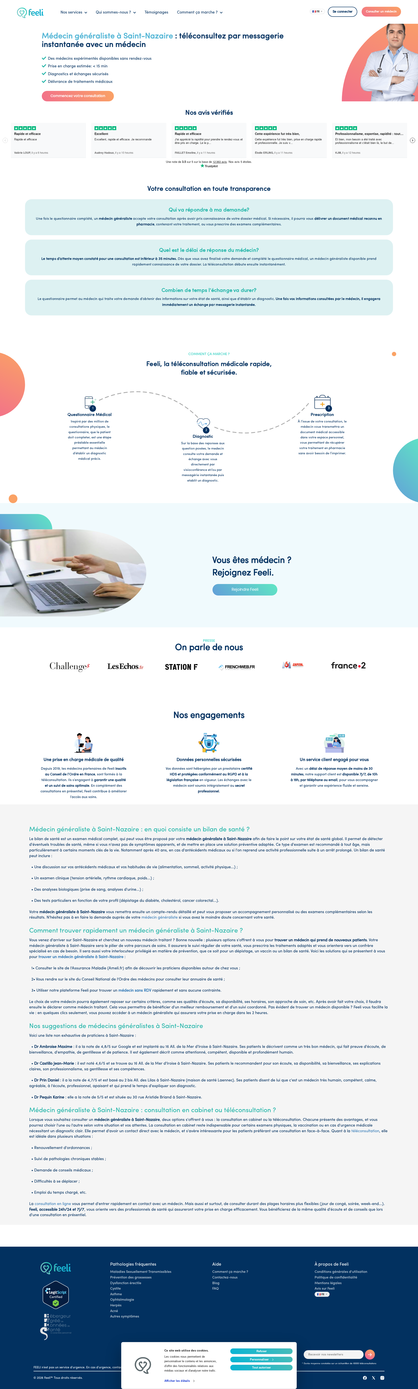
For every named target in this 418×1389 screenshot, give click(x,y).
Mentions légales (328, 1283)
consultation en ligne (53, 1204)
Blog (215, 1283)
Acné (114, 1311)
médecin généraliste (160, 918)
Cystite (115, 1288)
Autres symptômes (124, 1316)
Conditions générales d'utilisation (341, 1272)
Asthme (116, 1294)
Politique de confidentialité (336, 1277)
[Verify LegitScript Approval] (56, 1295)
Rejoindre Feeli (245, 589)
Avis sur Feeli (325, 1288)
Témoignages (156, 13)
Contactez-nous (225, 1277)
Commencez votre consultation (78, 95)
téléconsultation (365, 1131)
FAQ (215, 1288)
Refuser (261, 1351)
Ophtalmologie (122, 1300)
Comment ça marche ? (230, 1272)
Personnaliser (259, 1359)
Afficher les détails (177, 1380)
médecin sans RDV (134, 991)
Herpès (115, 1305)
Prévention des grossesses (131, 1277)
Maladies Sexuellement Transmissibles (140, 1272)
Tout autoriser (261, 1367)
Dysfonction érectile (125, 1283)
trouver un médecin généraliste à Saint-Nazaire (81, 957)
